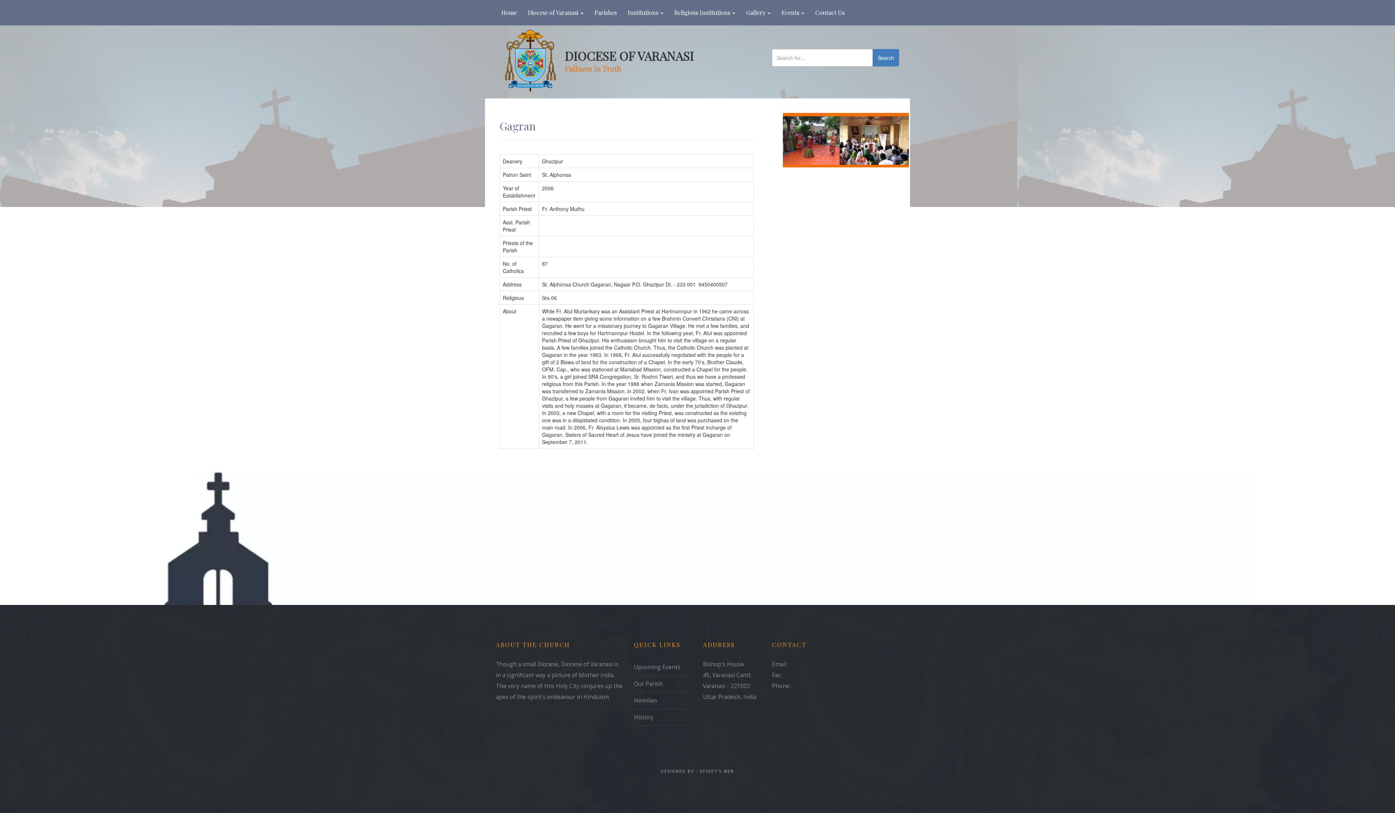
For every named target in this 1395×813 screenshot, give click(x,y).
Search (886, 57)
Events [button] (791, 12)
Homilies (645, 700)
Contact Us (830, 12)
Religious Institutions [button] (703, 12)
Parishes (605, 12)
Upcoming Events (657, 667)
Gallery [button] (756, 12)
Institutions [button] (644, 12)
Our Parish (648, 684)
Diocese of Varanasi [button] (554, 12)
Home (511, 12)
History (644, 717)
